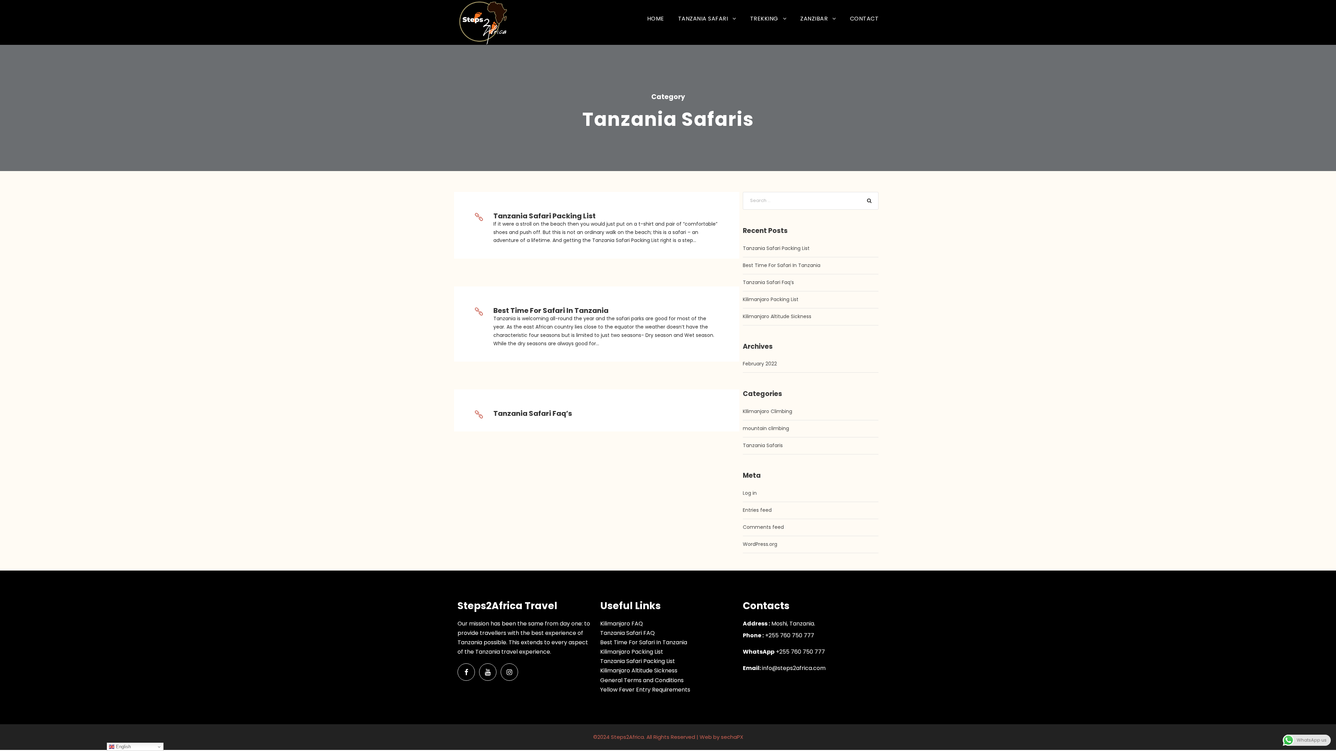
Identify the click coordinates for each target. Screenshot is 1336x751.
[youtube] (487, 672)
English (122, 746)
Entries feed (757, 510)
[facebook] (466, 672)
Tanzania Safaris (763, 445)
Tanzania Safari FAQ (627, 633)
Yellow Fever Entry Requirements (645, 690)
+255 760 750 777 (799, 652)
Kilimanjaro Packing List (770, 299)
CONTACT (864, 19)
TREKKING (764, 19)
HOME (655, 19)
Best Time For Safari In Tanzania (551, 310)
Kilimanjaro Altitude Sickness (777, 316)
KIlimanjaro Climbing (767, 411)
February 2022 (760, 363)
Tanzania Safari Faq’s (532, 413)
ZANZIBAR (814, 19)
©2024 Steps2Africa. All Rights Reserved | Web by (657, 737)
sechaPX (732, 737)
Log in (750, 493)
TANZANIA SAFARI (703, 19)
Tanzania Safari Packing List (544, 216)
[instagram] (509, 672)
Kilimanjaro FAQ (621, 624)
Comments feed (763, 527)
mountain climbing (766, 428)
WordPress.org (760, 544)
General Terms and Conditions (642, 680)
